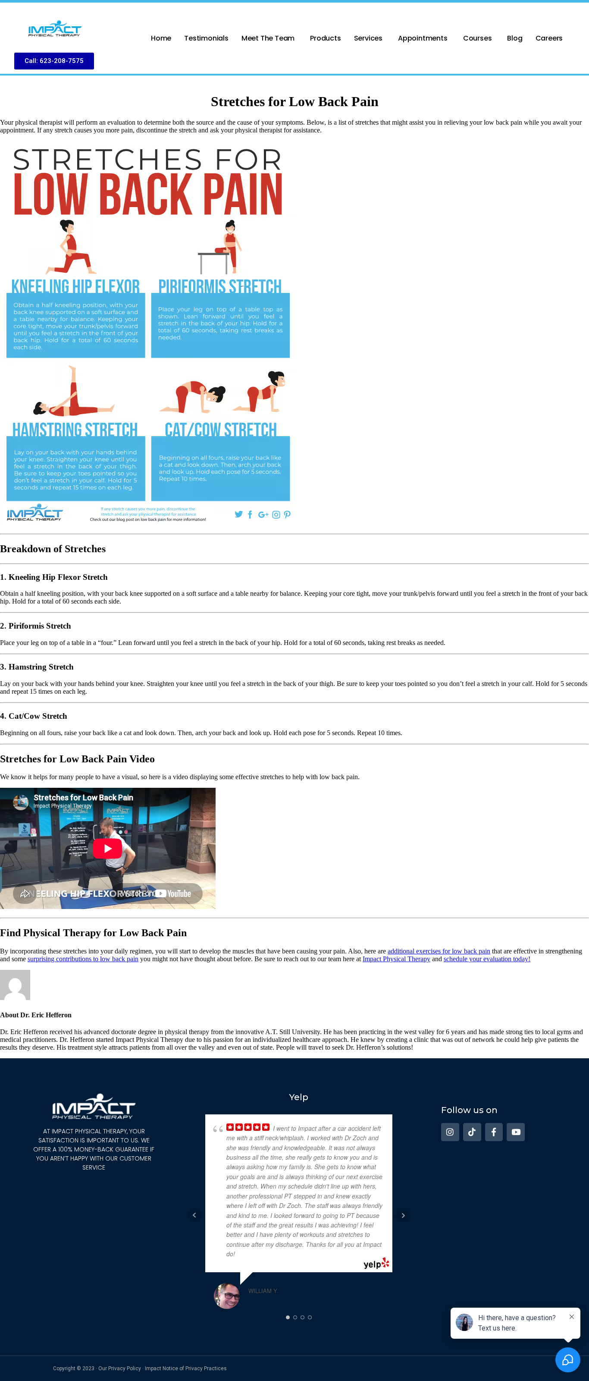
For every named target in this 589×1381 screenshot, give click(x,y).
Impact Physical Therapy (396, 959)
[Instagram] (450, 1132)
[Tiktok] (472, 1132)
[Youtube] (516, 1132)
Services (368, 38)
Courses (477, 38)
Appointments (423, 38)
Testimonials (206, 38)
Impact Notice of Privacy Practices (186, 1368)
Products (325, 38)
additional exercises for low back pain (439, 951)
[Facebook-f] (494, 1132)
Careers (549, 38)
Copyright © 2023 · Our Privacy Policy (97, 1368)
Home (161, 38)
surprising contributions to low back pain (83, 959)
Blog (514, 38)
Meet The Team (267, 38)
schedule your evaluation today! (487, 959)
